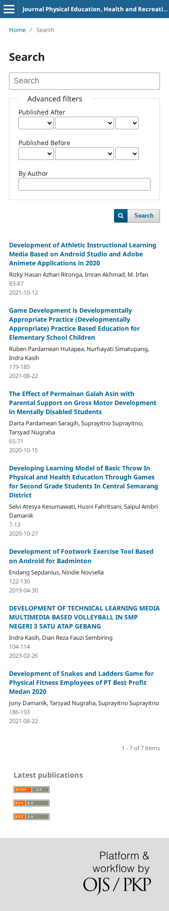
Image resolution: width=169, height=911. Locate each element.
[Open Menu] (9, 9)
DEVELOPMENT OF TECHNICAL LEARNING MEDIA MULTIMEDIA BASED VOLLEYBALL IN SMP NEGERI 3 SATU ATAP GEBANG (84, 617)
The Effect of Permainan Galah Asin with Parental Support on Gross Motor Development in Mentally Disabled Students (82, 402)
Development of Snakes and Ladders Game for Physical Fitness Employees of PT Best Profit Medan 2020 (81, 682)
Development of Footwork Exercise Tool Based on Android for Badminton (81, 556)
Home (17, 30)
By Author (33, 173)
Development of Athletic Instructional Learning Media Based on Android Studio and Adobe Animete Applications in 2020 (82, 254)
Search (144, 215)
